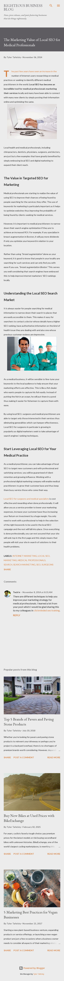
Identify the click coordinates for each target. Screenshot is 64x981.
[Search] (51, 5)
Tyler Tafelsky (38, 974)
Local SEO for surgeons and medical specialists (26, 498)
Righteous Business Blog (23, 7)
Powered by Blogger (34, 968)
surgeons (47, 564)
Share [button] (7, 569)
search (8, 564)
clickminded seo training (47, 610)
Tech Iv (16, 592)
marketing (10, 560)
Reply (16, 615)
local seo (44, 556)
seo (38, 564)
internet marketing (24, 556)
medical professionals (32, 560)
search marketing (24, 564)
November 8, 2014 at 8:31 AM (37, 592)
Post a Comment (24, 757)
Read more (53, 757)
